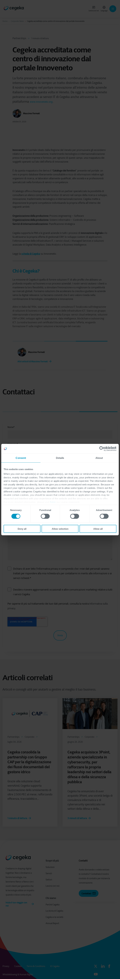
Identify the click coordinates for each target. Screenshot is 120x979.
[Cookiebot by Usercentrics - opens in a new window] (102, 448)
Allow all (98, 528)
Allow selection (60, 528)
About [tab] (99, 458)
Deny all (22, 528)
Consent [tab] (21, 458)
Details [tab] (60, 458)
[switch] (45, 516)
